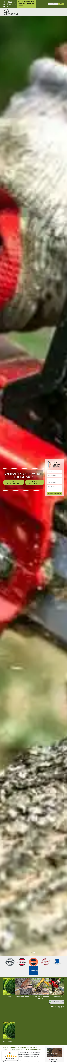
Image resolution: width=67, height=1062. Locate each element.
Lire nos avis (10, 1058)
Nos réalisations (13, 482)
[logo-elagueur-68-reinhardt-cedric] (10, 12)
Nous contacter (34, 482)
